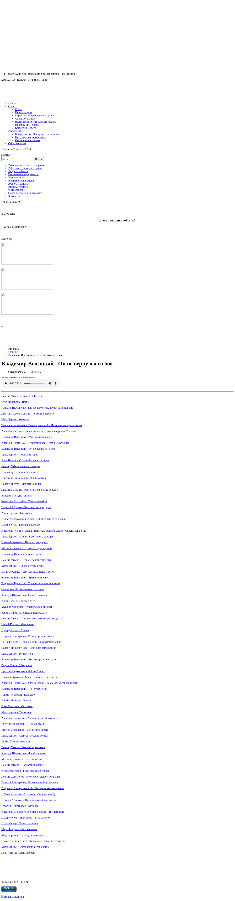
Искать (38, 159)
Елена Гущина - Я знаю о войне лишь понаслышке (31, 641)
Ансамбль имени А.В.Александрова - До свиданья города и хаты (39, 682)
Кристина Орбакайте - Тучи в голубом (24, 501)
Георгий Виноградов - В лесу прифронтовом (27, 636)
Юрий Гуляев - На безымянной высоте (24, 612)
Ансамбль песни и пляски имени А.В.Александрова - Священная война (43, 530)
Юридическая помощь (21, 180)
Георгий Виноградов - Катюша (19, 805)
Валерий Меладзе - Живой (17, 495)
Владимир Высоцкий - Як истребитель (24, 688)
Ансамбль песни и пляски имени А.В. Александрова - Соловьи (38, 431)
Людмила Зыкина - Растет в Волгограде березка (29, 489)
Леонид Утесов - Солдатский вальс (22, 764)
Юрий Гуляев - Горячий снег (18, 600)
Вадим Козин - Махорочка (16, 665)
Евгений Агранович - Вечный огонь (22, 723)
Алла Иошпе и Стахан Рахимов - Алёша (25, 460)
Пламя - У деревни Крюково (18, 694)
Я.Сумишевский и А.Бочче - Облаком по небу (28, 794)
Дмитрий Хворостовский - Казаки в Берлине (27, 413)
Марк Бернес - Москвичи (16, 712)
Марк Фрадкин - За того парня (19, 829)
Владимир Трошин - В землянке (20, 472)
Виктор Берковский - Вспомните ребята (24, 729)
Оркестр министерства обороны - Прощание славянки (33, 841)
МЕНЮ (6, 155)
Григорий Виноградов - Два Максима (23, 478)
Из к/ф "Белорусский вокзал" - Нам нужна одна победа (33, 518)
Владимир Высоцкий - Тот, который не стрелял (29, 659)
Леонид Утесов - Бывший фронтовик (23, 747)
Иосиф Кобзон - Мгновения (17, 624)
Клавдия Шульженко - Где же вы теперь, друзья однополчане (37, 407)
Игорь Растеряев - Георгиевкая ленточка (25, 770)
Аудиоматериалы (18, 183)
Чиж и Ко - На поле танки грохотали (22, 589)
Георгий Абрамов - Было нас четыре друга (26, 507)
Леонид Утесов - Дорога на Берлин (22, 396)
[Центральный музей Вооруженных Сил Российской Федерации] (2, 319)
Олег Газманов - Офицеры (17, 706)
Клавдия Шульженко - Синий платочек (24, 595)
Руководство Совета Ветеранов (26, 165)
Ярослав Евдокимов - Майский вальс (23, 671)
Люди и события (18, 171)
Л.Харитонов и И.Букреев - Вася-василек (25, 817)
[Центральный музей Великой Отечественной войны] (2, 325)
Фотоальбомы (16, 189)
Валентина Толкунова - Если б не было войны (28, 647)
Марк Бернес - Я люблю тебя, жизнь (22, 565)
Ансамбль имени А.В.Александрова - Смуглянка (30, 718)
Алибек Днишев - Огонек (16, 700)
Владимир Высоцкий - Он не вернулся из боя (28, 448)
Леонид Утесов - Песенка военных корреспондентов (32, 618)
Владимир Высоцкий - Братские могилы (25, 577)
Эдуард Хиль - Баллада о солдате (20, 524)
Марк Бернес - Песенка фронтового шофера (27, 536)
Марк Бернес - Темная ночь (17, 653)
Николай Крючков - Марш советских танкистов (29, 677)
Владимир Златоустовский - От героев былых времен (32, 788)
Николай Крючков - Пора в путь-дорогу (24, 542)
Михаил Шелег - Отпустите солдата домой (26, 548)
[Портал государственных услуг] (27, 313)
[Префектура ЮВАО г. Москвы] (27, 288)
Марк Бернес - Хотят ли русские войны (24, 735)
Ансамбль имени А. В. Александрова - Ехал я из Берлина (35, 442)
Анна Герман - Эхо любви (16, 513)
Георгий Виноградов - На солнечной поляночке (29, 782)
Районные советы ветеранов (25, 168)
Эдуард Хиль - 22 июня (15, 630)
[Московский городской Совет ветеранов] (27, 263)
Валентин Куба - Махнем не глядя (21, 483)
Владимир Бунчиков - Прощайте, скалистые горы (30, 583)
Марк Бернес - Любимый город (19, 454)
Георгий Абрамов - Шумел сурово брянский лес (29, 800)
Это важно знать (18, 177)
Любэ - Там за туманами (15, 741)
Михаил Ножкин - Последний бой (21, 759)
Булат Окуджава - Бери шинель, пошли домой (28, 571)
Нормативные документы (23, 174)
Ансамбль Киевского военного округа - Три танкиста (32, 811)
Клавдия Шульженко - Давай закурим (23, 753)
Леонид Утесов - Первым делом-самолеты (26, 559)
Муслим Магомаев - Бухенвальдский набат (26, 606)
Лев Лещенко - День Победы (18, 852)
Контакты (14, 196)
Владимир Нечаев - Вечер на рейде (22, 554)
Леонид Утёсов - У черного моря (20, 466)
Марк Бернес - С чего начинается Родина (25, 846)
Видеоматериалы (18, 186)
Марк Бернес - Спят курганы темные (23, 835)
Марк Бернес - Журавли (15, 419)
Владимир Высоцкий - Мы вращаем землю (26, 437)
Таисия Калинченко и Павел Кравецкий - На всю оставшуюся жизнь (41, 425)
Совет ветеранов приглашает (25, 192)
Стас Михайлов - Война (15, 401)
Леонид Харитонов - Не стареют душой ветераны (30, 776)
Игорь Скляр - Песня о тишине (19, 823)
